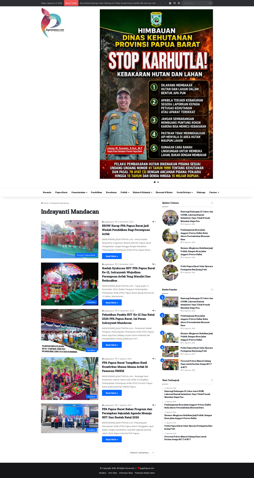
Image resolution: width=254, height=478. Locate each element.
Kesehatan (111, 192)
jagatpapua (109, 222)
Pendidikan (96, 192)
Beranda (47, 192)
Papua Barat (61, 192)
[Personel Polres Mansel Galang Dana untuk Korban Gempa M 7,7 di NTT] (170, 364)
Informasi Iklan (126, 473)
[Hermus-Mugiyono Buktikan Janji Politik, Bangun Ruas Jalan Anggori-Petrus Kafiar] (170, 254)
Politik (124, 192)
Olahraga (201, 192)
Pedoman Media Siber (145, 473)
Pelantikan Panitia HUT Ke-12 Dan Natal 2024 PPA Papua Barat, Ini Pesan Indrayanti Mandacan (128, 319)
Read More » (112, 256)
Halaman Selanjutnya (139, 452)
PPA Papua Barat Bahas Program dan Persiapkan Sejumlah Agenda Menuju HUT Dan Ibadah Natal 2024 (127, 413)
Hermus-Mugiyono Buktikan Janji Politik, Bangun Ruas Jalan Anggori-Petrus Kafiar (197, 251)
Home (46, 203)
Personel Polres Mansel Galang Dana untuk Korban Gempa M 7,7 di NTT (196, 364)
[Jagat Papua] (52, 23)
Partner (213, 192)
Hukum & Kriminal (141, 192)
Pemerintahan (78, 192)
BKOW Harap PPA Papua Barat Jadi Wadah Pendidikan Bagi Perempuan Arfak (126, 230)
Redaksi (102, 473)
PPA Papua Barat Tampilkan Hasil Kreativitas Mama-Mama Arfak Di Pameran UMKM (125, 367)
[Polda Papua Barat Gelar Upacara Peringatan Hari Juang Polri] (170, 272)
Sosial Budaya (184, 192)
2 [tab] (158, 182)
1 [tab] (155, 182)
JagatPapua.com (147, 468)
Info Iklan (112, 473)
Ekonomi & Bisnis (164, 192)
